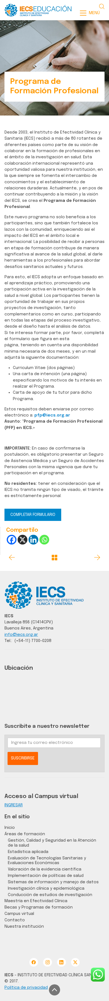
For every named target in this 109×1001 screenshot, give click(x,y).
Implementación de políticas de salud (46, 876)
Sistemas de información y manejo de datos (53, 882)
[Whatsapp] (44, 540)
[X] (22, 540)
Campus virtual (19, 914)
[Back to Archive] (54, 557)
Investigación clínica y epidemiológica (46, 888)
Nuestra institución (24, 926)
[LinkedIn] (61, 962)
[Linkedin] (33, 540)
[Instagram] (47, 962)
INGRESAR (13, 805)
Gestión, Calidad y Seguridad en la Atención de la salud (52, 842)
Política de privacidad (26, 987)
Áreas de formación (24, 834)
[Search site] (102, 6)
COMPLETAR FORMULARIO (32, 515)
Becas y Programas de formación (38, 907)
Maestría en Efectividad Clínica (35, 901)
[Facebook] (11, 540)
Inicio (9, 828)
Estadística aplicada (28, 852)
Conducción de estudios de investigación (50, 895)
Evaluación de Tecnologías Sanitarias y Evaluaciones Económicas (47, 860)
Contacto (14, 920)
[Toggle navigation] (92, 13)
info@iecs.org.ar (21, 635)
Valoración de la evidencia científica (44, 869)
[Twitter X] (75, 962)
